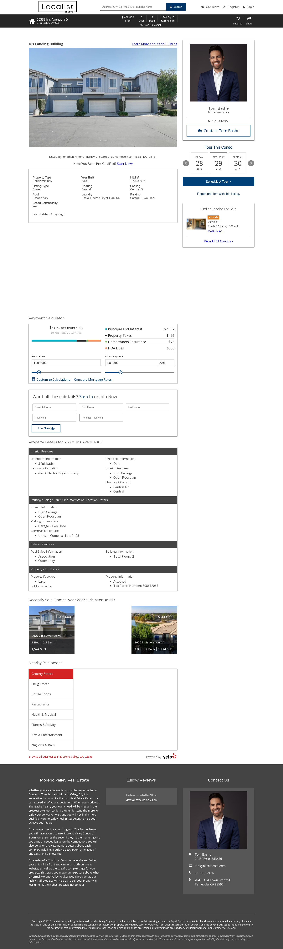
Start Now (124, 164)
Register (233, 7)
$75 (171, 341)
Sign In (86, 396)
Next (251, 163)
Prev (186, 163)
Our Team (212, 7)
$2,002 (169, 329)
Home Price (38, 356)
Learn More (154, 44)
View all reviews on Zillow (141, 800)
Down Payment (114, 356)
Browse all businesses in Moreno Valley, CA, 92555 (60, 756)
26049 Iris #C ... (216, 231)
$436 (170, 335)
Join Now (43, 428)
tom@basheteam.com (210, 866)
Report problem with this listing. (218, 193)
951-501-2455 (220, 121)
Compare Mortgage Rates (93, 379)
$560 (170, 348)
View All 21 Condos (218, 241)
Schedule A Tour (217, 181)
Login (250, 7)
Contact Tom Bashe (221, 130)
